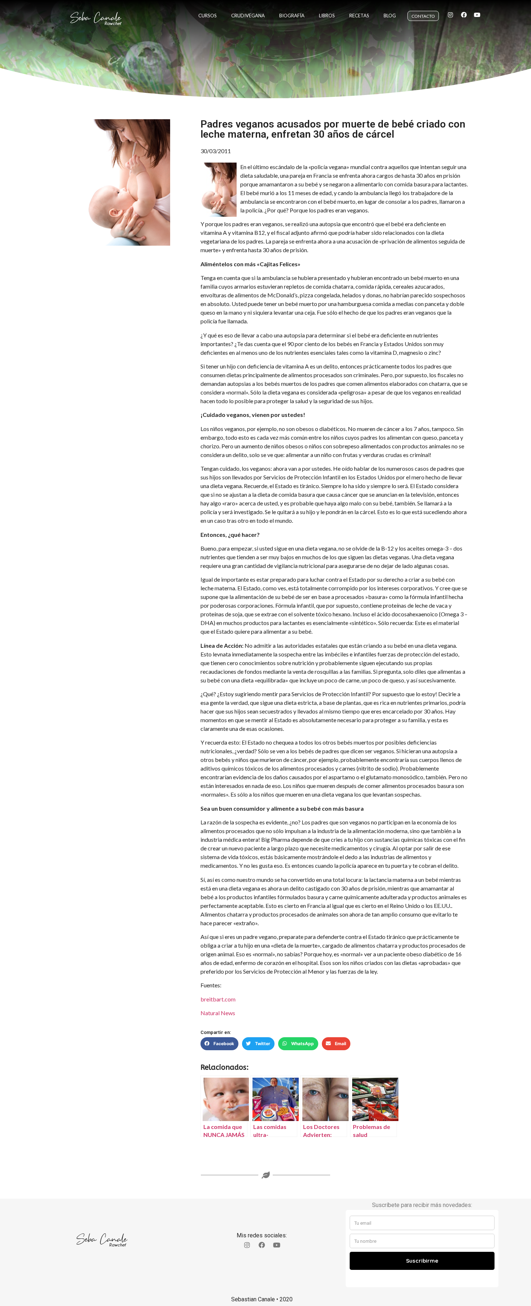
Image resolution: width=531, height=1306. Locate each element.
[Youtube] (477, 15)
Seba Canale (95, 17)
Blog (390, 15)
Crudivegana (248, 15)
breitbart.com (218, 999)
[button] (219, 1043)
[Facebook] (464, 15)
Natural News (217, 1012)
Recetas (359, 15)
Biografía (292, 15)
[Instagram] (450, 15)
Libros (327, 15)
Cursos (207, 15)
